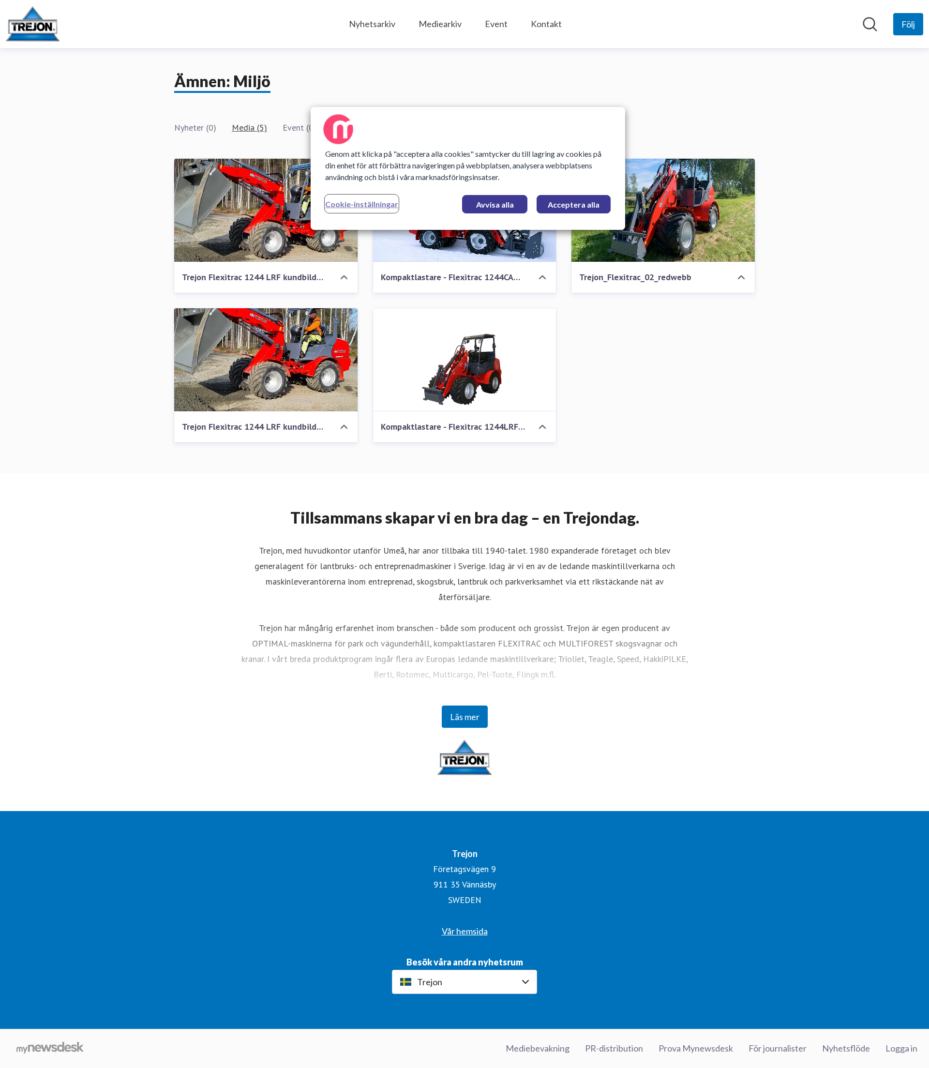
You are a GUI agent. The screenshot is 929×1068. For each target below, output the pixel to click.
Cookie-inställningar (361, 204)
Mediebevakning (537, 1048)
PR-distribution (614, 1048)
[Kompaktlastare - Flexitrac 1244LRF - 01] (464, 359)
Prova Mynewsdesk (696, 1048)
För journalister (778, 1048)
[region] (468, 168)
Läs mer (464, 716)
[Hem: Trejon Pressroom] (33, 24)
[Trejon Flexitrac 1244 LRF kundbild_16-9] (266, 210)
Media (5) (249, 127)
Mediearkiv (440, 23)
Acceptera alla (573, 204)
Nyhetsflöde (846, 1048)
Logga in (901, 1048)
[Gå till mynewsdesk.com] (50, 1048)
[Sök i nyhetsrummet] (870, 24)
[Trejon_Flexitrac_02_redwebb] (663, 210)
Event (496, 23)
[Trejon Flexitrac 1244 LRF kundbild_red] (266, 359)
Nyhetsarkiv (372, 23)
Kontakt (546, 23)
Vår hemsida (465, 931)
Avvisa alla (495, 204)
